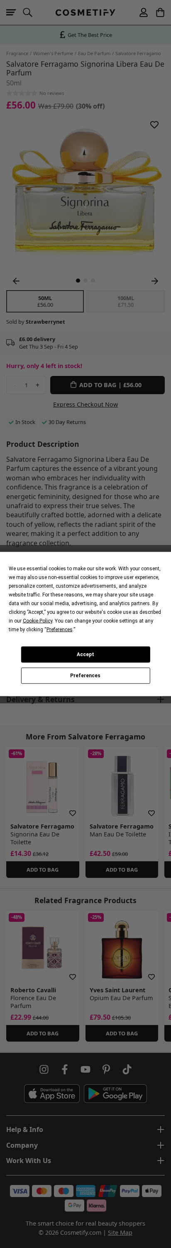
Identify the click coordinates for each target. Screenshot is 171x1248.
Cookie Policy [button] (37, 620)
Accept (85, 654)
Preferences (85, 676)
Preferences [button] (59, 629)
